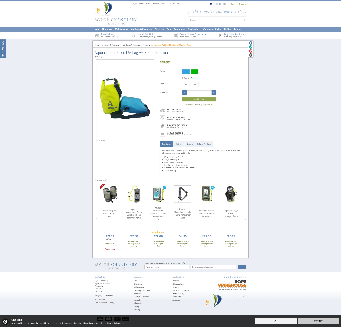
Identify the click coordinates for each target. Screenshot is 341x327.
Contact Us (170, 3)
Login (178, 3)
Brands (237, 29)
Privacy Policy (178, 293)
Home (141, 3)
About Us (176, 300)
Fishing (137, 309)
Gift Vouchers (178, 284)
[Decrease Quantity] (184, 92)
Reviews (3, 47)
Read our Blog (250, 47)
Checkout (242, 4)
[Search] (243, 20)
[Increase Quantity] (214, 92)
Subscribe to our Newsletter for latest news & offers (165, 263)
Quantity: (164, 92)
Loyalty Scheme (159, 3)
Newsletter (176, 296)
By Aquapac (99, 56)
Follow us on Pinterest (250, 51)
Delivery (178, 144)
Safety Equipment (141, 296)
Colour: (163, 71)
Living (136, 306)
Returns (189, 144)
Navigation (138, 300)
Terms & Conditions (180, 290)
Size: (162, 83)
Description (166, 144)
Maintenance (139, 287)
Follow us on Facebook (250, 43)
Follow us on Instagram (250, 55)
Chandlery (138, 284)
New (135, 280)
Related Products (204, 144)
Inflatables (138, 303)
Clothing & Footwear (142, 290)
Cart (232, 4)
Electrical (137, 293)
